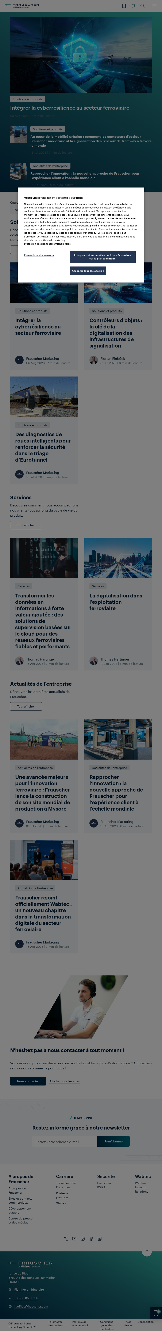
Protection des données (37, 243)
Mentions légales (61, 243)
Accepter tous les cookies (88, 270)
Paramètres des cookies (39, 255)
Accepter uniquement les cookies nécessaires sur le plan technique (102, 257)
